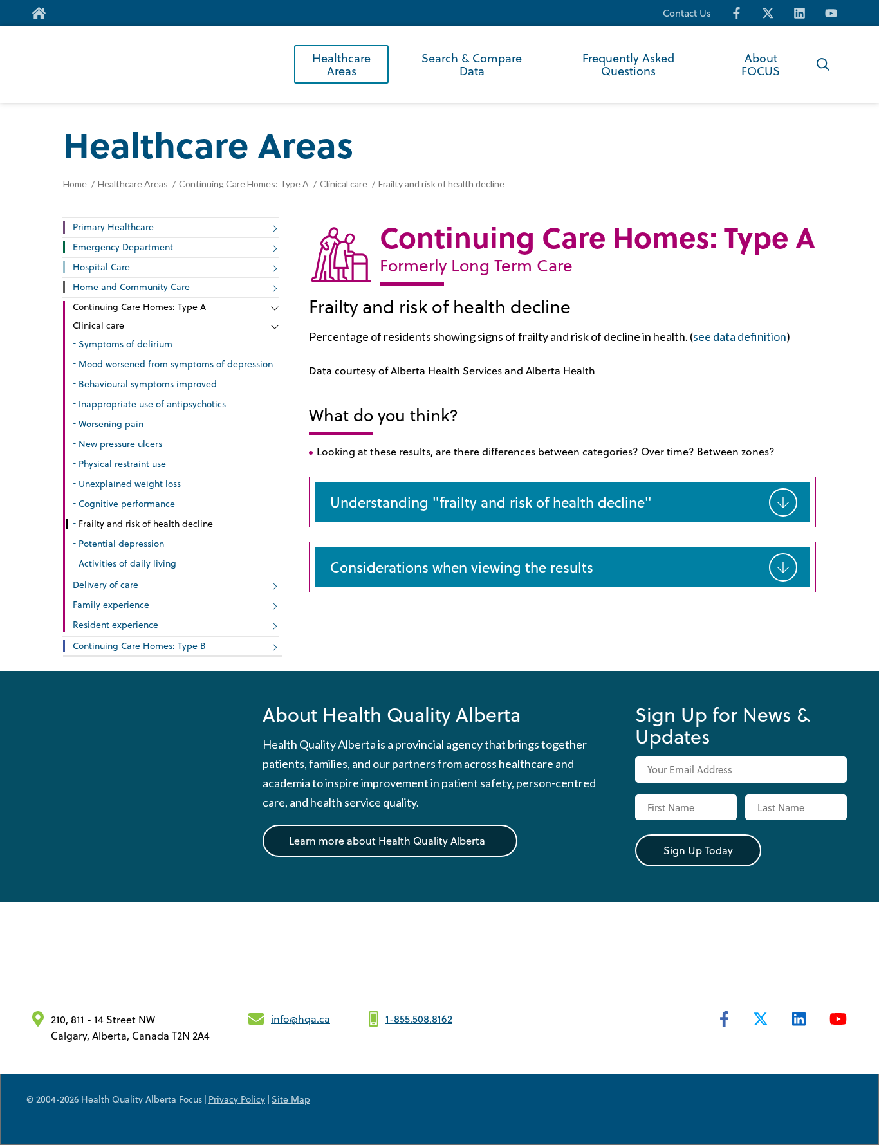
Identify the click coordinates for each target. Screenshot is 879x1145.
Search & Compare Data (471, 64)
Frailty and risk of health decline (146, 523)
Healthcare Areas (341, 64)
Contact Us (687, 13)
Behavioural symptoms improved (148, 383)
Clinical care (343, 183)
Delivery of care (105, 584)
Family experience (111, 604)
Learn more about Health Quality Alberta (387, 840)
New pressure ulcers (120, 443)
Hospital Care (101, 266)
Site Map (291, 1099)
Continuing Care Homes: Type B (139, 645)
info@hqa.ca (300, 1018)
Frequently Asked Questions (628, 64)
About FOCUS (760, 64)
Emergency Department (123, 246)
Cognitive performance (127, 503)
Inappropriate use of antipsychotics (152, 403)
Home (75, 183)
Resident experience (115, 624)
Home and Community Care (131, 286)
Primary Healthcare (113, 226)
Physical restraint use (122, 463)
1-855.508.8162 (418, 1018)
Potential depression (121, 543)
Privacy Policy (236, 1099)
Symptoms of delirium (125, 343)
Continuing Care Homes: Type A (244, 183)
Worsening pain (111, 423)
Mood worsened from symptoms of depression (176, 363)
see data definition (739, 336)
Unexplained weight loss (130, 483)
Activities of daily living (127, 563)
